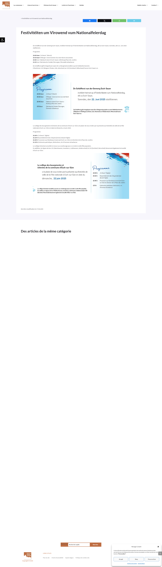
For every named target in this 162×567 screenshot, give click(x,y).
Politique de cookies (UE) (82, 557)
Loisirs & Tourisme (68, 5)
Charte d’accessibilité (57, 557)
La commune (18, 5)
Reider (82, 5)
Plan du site (46, 557)
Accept (121, 559)
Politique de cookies (132, 563)
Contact (154, 5)
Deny (136, 559)
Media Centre (141, 5)
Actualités (35, 321)
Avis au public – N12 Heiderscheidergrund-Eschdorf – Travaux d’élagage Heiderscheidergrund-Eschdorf (67, 316)
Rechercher (64, 544)
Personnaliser (152, 559)
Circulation (51, 321)
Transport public (60, 321)
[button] (2, 39)
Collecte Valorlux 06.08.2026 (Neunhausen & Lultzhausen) (59, 511)
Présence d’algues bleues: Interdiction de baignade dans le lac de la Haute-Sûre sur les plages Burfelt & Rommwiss (80, 415)
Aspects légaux (141, 563)
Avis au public (43, 321)
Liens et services (32, 5)
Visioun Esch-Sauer (50, 5)
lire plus (25, 328)
